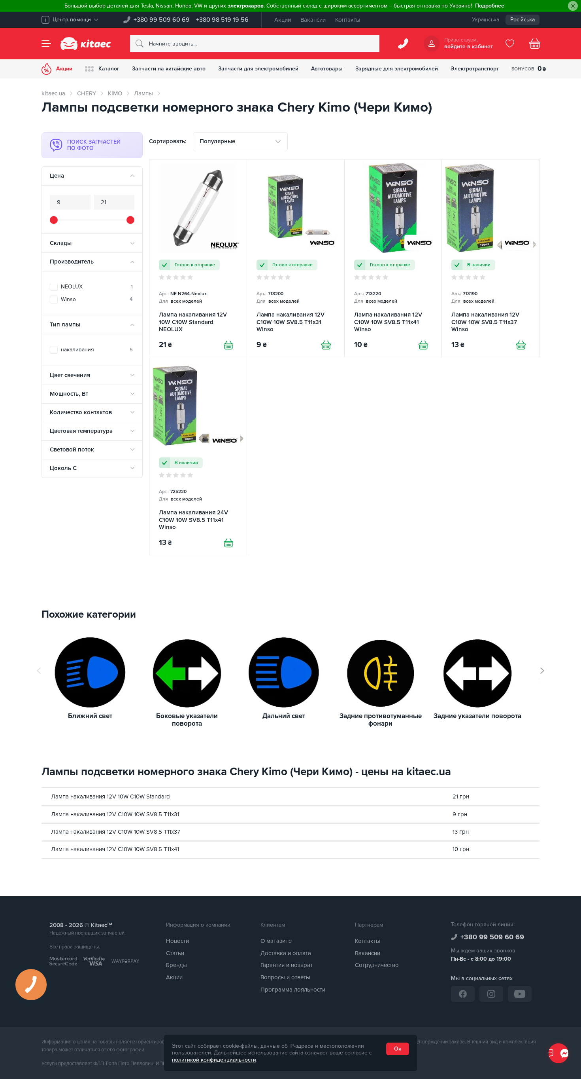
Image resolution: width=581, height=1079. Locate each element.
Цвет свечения (70, 375)
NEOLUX (97, 286)
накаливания (97, 349)
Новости (177, 940)
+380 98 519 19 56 (222, 20)
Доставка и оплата (285, 953)
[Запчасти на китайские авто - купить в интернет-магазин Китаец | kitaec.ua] (85, 43)
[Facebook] (463, 994)
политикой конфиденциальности (214, 1059)
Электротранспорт (475, 68)
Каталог (108, 68)
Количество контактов (81, 412)
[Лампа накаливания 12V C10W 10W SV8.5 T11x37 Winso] (490, 258)
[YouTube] (520, 994)
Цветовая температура (81, 430)
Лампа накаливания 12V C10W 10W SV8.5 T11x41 (115, 849)
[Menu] (46, 43)
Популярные (217, 141)
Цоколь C (63, 468)
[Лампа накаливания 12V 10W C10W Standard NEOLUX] (198, 258)
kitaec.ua (53, 93)
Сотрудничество (377, 965)
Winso (97, 299)
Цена (57, 175)
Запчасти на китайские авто (169, 68)
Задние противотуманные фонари (381, 720)
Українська (485, 19)
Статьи (175, 953)
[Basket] (535, 43)
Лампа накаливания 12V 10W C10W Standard (110, 796)
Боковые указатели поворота (187, 720)
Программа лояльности (292, 989)
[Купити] (228, 345)
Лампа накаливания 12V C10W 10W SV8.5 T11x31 (115, 814)
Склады (61, 243)
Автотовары (327, 68)
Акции (282, 19)
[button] (542, 671)
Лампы (143, 93)
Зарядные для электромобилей (396, 68)
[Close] (573, 6)
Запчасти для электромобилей (258, 68)
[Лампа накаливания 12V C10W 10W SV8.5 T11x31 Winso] (295, 258)
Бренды (176, 965)
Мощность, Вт (69, 393)
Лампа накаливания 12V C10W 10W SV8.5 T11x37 (115, 831)
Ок (397, 1048)
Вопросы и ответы (285, 977)
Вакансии (313, 19)
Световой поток (72, 449)
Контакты (347, 19)
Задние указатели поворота (477, 716)
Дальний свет (283, 716)
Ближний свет (90, 716)
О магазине (276, 940)
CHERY (86, 93)
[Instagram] (491, 994)
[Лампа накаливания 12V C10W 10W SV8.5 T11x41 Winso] (393, 258)
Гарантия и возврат (286, 965)
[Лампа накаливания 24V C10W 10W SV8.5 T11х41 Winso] (198, 456)
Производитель (72, 261)
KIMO (115, 93)
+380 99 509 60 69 (162, 20)
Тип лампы (65, 324)
